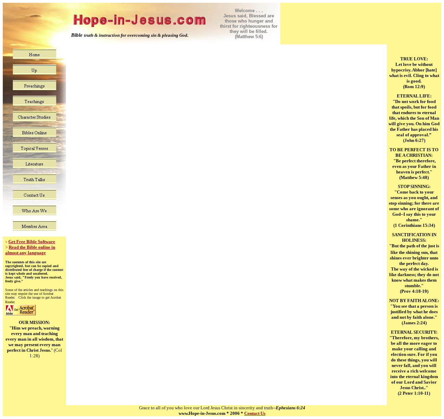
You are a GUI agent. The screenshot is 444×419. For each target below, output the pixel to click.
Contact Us (254, 413)
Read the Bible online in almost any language (30, 250)
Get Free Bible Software (31, 241)
